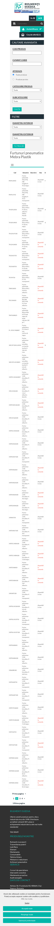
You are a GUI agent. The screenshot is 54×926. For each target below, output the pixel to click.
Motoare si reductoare (19, 859)
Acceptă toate (27, 909)
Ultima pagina (19, 803)
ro (32, 18)
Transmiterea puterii (18, 844)
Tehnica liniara (15, 857)
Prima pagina (18, 793)
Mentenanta (14, 852)
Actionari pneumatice (18, 862)
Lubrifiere (14, 847)
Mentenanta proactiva (18, 875)
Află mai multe (26, 899)
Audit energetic (16, 878)
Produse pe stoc (22, 79)
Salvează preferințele (27, 921)
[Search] (42, 23)
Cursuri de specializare (19, 870)
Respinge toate (27, 915)
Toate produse (21, 75)
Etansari (13, 849)
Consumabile (15, 854)
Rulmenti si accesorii (18, 842)
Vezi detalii (14, 832)
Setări (27, 903)
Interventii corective (18, 873)
